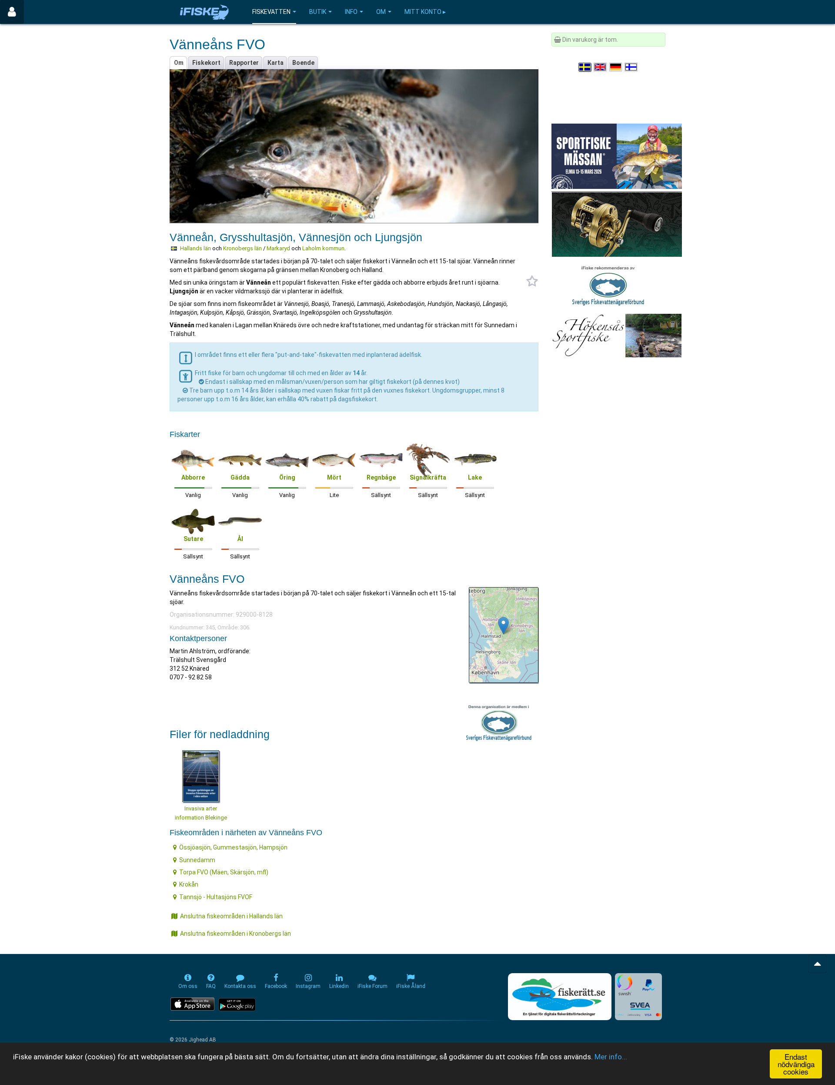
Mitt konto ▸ (425, 11)
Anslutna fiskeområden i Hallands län (231, 916)
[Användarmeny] (12, 12)
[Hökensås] (616, 335)
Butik (317, 11)
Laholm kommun (323, 248)
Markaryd (278, 248)
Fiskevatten (271, 11)
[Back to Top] (817, 963)
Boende (303, 62)
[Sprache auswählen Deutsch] (616, 67)
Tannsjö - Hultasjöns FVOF (215, 897)
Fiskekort (206, 62)
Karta (275, 62)
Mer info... (611, 1056)
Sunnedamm (197, 860)
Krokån (188, 884)
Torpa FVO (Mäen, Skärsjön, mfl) (223, 872)
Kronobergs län (242, 248)
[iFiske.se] (204, 12)
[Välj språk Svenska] (585, 67)
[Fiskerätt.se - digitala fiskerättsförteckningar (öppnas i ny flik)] (559, 996)
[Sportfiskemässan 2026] (616, 155)
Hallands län (195, 248)
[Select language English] (600, 67)
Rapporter (244, 62)
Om (381, 11)
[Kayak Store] (616, 223)
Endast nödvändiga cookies (796, 1064)
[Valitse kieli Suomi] (631, 67)
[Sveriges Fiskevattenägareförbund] (608, 284)
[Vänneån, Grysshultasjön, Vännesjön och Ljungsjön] (503, 626)
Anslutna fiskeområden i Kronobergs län (235, 933)
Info (351, 11)
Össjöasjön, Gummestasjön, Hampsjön (233, 847)
